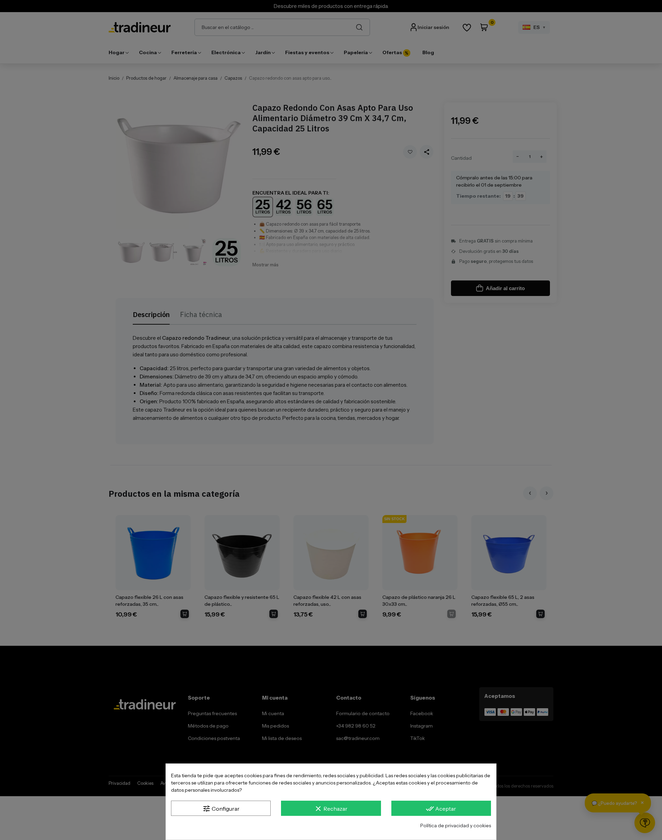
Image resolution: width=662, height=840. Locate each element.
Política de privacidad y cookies (455, 825)
